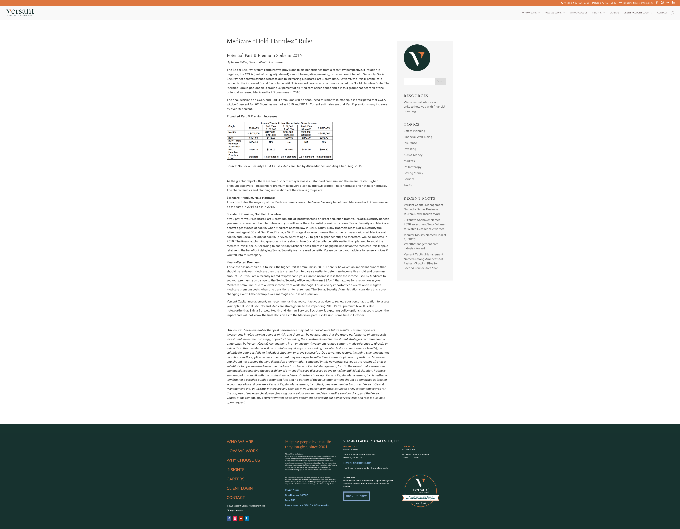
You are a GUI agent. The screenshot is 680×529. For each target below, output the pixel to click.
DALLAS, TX (408, 446)
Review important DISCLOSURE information (307, 505)
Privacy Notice (292, 489)
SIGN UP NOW (356, 496)
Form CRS (290, 500)
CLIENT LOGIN (240, 488)
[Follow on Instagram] (235, 518)
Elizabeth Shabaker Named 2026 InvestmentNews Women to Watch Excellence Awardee (425, 224)
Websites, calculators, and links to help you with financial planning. (424, 106)
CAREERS (614, 13)
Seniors (409, 179)
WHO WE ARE (529, 13)
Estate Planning (414, 131)
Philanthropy (412, 167)
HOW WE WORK (553, 13)
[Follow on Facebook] (229, 518)
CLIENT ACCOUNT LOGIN (636, 13)
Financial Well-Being (418, 137)
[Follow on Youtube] (241, 518)
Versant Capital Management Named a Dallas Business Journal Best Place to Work (423, 209)
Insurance (410, 143)
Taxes (408, 185)
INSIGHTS (597, 13)
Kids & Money (413, 155)
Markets (409, 161)
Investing (410, 149)
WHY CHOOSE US (578, 13)
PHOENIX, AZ (350, 446)
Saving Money (413, 173)
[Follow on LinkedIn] (247, 518)
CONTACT (662, 13)
